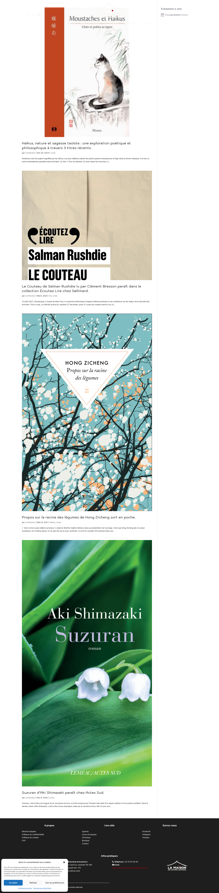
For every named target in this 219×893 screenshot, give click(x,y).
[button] (64, 862)
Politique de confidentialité (42, 888)
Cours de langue (90, 22)
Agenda (70, 22)
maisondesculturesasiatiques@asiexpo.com (130, 868)
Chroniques (111, 22)
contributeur (30, 153)
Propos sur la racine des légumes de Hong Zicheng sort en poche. (78, 517)
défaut (52, 522)
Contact (148, 22)
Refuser (33, 882)
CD (50, 296)
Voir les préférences (54, 882)
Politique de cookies (25, 888)
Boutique (131, 22)
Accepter (13, 882)
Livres (52, 153)
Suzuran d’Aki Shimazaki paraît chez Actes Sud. (63, 792)
